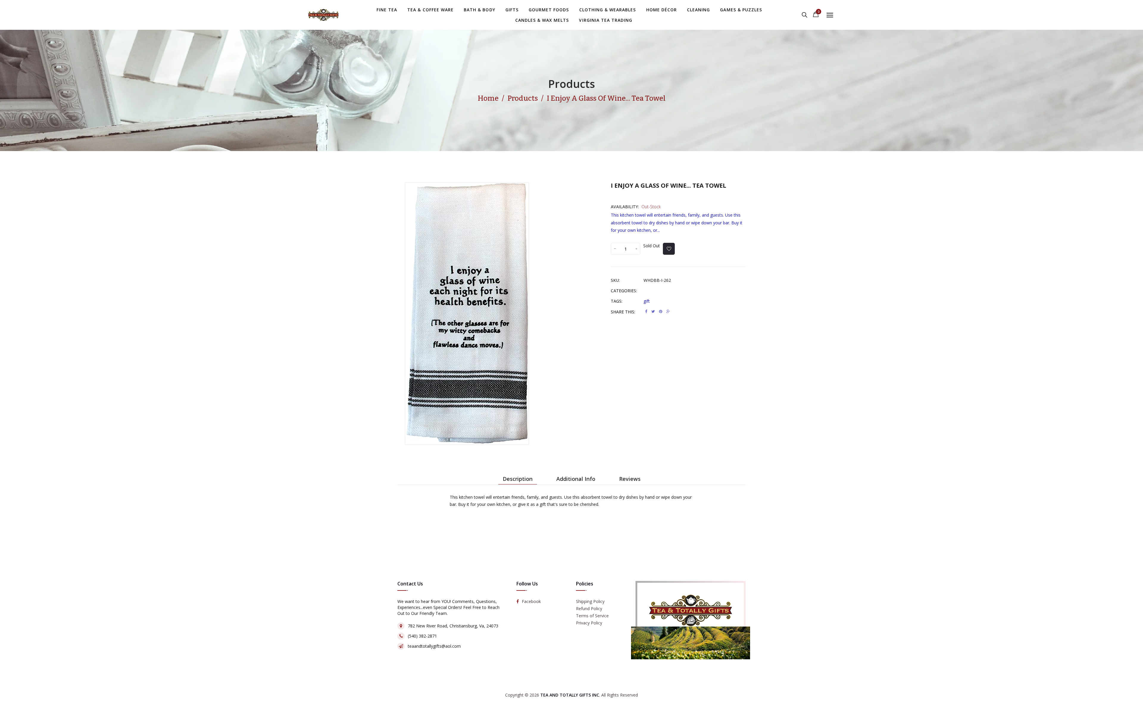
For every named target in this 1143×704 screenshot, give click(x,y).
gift (647, 301)
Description (518, 478)
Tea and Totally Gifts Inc (569, 695)
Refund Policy (589, 608)
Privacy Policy (589, 623)
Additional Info (575, 478)
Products (571, 84)
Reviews (630, 478)
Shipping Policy (590, 601)
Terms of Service (592, 615)
